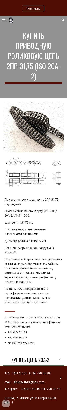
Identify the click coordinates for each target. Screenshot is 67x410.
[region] (33, 8)
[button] (4, 20)
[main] (33, 57)
